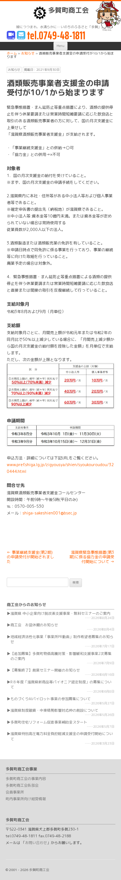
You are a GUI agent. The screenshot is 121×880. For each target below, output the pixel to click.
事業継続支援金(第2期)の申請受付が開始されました (30, 557)
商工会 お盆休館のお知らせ (34, 624)
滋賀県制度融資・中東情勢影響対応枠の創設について (54, 710)
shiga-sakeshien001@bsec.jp (50, 513)
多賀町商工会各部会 (22, 785)
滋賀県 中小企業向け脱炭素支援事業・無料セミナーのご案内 (60, 613)
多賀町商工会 (68, 10)
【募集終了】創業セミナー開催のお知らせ (45, 670)
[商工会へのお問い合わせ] (21, 35)
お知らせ (14, 69)
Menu (60, 46)
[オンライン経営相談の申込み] (11, 35)
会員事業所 (15, 792)
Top (115, 872)
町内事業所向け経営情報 (26, 798)
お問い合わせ (36, 842)
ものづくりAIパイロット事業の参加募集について (50, 698)
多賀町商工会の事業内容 (26, 778)
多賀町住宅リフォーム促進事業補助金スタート (48, 722)
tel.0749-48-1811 (56, 35)
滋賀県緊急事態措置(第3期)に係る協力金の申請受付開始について (92, 557)
